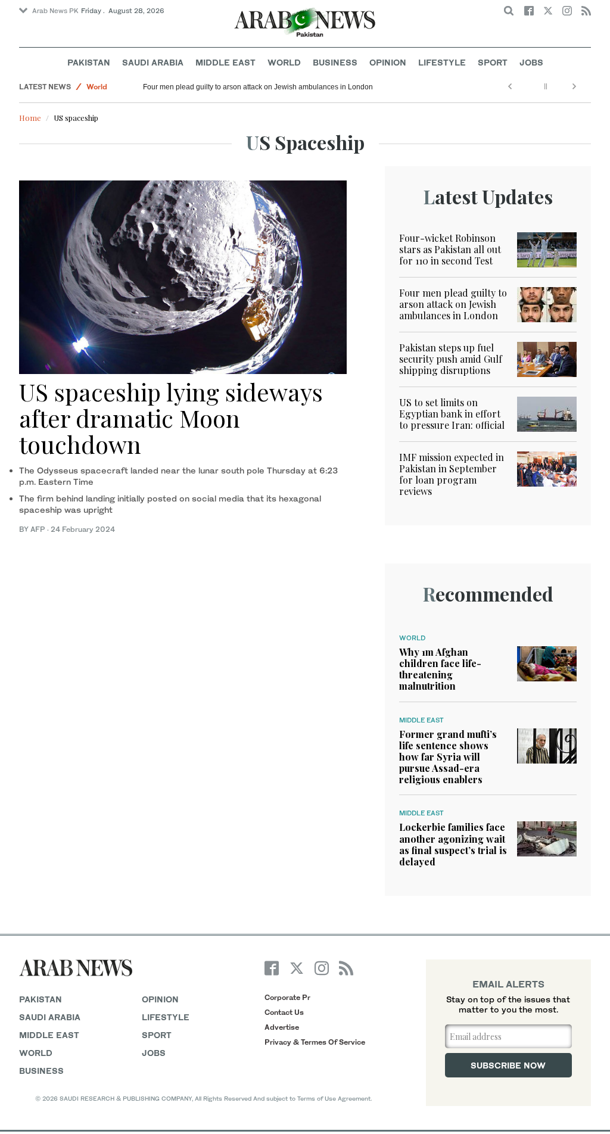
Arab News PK (55, 11)
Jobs (531, 62)
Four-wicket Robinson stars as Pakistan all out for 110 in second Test (450, 249)
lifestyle (165, 1017)
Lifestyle (442, 62)
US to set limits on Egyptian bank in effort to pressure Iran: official (452, 413)
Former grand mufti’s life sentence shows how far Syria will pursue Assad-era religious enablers (448, 757)
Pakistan (88, 62)
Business (335, 62)
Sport (493, 62)
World (284, 62)
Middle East (225, 62)
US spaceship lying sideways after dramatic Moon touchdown (171, 418)
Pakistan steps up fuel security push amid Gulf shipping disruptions (450, 358)
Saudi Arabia (152, 62)
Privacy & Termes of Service (314, 1042)
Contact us (284, 1012)
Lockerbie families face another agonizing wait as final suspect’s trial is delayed (453, 844)
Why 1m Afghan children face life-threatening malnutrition (440, 669)
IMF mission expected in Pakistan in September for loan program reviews (451, 474)
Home (30, 118)
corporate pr (287, 997)
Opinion (387, 62)
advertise (281, 1027)
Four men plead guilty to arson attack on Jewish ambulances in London (258, 87)
